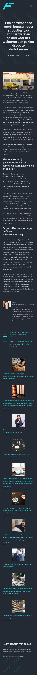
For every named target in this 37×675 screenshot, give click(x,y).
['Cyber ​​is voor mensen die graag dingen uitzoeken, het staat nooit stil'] (18, 426)
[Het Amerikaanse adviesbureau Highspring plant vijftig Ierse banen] (18, 560)
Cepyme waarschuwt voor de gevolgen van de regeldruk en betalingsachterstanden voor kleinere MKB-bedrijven (18, 591)
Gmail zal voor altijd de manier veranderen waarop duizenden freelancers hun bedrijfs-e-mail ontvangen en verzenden (18, 510)
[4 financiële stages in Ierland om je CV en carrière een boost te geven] (18, 450)
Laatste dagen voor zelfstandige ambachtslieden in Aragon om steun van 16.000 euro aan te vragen (18, 376)
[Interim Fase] (9, 6)
